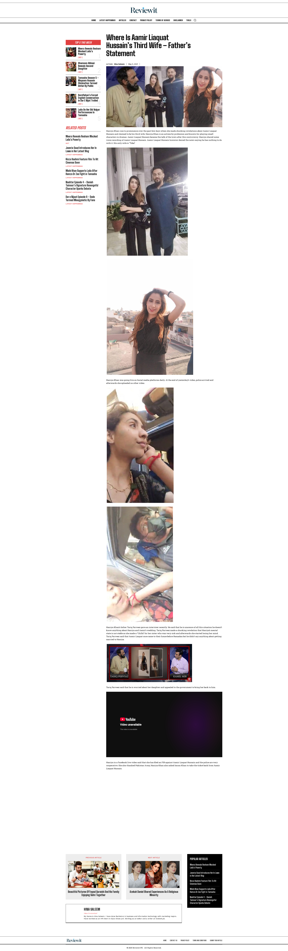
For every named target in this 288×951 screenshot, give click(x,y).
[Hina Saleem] (76, 913)
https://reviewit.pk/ (90, 913)
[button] (195, 20)
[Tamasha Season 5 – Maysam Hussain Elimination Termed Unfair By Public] (71, 81)
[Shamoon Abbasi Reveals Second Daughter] (71, 66)
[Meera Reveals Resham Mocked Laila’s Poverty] (71, 52)
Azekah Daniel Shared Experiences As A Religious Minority (154, 893)
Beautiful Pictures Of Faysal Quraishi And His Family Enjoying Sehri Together (93, 893)
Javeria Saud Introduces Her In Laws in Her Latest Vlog (81, 149)
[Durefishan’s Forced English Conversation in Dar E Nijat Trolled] (71, 98)
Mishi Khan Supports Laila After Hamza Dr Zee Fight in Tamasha (81, 172)
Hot (80, 57)
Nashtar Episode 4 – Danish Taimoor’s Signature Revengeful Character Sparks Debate (82, 185)
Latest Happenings (74, 154)
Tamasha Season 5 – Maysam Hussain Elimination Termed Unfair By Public (88, 82)
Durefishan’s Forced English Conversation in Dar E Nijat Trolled (88, 98)
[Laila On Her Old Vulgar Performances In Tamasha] (71, 113)
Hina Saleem (119, 64)
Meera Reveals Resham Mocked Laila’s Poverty (89, 51)
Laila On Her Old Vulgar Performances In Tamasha (89, 112)
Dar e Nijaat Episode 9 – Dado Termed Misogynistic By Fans (80, 198)
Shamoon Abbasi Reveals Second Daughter (86, 66)
